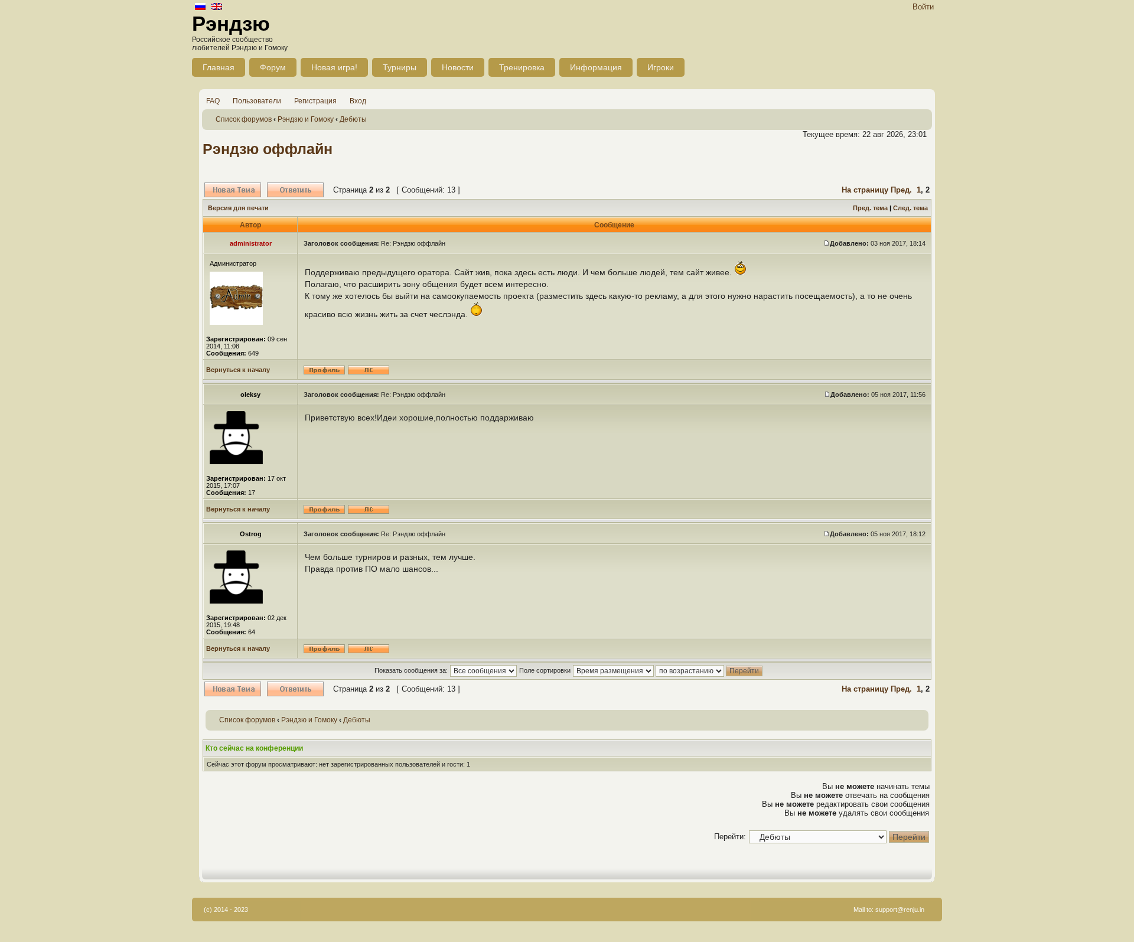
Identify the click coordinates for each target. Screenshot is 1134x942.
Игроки (660, 67)
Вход (358, 101)
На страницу (865, 189)
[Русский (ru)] (200, 7)
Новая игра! (334, 67)
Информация (596, 67)
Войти (923, 6)
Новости (458, 67)
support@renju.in (899, 909)
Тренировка (522, 67)
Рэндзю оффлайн (268, 149)
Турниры (399, 67)
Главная (218, 67)
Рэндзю (231, 23)
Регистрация (315, 101)
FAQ (213, 101)
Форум (273, 67)
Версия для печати (238, 207)
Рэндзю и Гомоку (306, 119)
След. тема (910, 207)
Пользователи (257, 101)
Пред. (901, 189)
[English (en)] (216, 7)
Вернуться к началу (238, 369)
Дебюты (353, 119)
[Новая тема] (232, 189)
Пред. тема (870, 207)
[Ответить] (295, 189)
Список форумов (244, 119)
